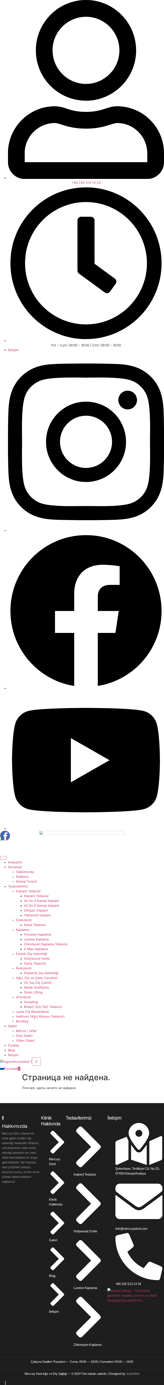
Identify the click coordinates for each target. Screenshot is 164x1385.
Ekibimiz (22, 877)
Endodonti (24, 920)
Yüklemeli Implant (37, 915)
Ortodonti (23, 997)
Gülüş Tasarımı (35, 963)
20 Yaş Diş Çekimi (38, 983)
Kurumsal (15, 867)
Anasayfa (15, 862)
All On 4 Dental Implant (41, 901)
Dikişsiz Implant (36, 910)
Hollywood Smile (37, 959)
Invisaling (31, 1002)
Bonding (22, 1021)
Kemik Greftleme (36, 987)
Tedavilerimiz (18, 886)
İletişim (13, 1055)
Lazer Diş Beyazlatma (32, 1012)
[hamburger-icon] (3, 858)
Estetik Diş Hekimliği (31, 954)
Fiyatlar (13, 1045)
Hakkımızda (25, 872)
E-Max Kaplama (36, 949)
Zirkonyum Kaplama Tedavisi (45, 944)
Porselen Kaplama (37, 934)
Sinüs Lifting (33, 992)
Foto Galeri (24, 1036)
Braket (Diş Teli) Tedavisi (43, 1007)
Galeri (12, 1026)
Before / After (26, 1031)
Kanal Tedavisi (35, 925)
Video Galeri (25, 1040)
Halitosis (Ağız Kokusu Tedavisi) (40, 1016)
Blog (11, 1050)
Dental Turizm (26, 881)
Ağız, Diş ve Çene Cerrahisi (36, 978)
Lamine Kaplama (36, 939)
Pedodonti (24, 968)
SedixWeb (132, 1374)
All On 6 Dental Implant (41, 906)
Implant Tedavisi (28, 891)
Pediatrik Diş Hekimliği (41, 973)
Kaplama (22, 930)
